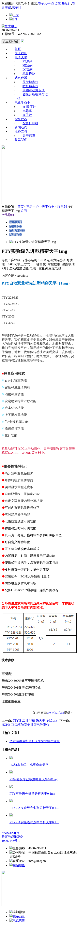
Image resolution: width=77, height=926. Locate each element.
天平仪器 (48, 206)
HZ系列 (28, 65)
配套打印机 (30, 123)
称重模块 (29, 73)
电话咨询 (19, 920)
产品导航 (8, 215)
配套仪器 (21, 119)
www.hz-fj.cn (55, 712)
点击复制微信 (11, 41)
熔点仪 (56, 3)
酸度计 (66, 3)
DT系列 (28, 69)
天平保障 (29, 135)
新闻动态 (21, 127)
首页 (18, 49)
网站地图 (19, 865)
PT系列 (28, 61)
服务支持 (21, 131)
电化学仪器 (22, 102)
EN (15, 19)
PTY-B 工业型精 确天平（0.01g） (36, 720)
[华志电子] (9, 26)
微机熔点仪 (30, 86)
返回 (24, 210)
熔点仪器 (21, 78)
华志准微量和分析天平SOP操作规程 (34, 741)
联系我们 (21, 139)
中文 (16, 15)
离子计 (16, 7)
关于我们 (21, 53)
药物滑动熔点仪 (34, 90)
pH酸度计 (29, 106)
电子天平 (44, 3)
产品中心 (32, 206)
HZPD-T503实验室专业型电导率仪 (25, 724)
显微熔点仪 (30, 82)
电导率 (27, 111)
